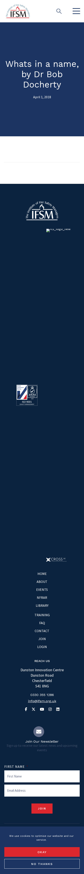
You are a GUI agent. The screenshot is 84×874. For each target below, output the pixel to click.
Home (42, 573)
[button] (75, 11)
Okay (42, 852)
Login (42, 647)
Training (42, 615)
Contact (42, 631)
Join (42, 639)
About (42, 581)
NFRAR (42, 597)
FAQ (42, 623)
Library (42, 605)
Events (42, 589)
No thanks (42, 864)
